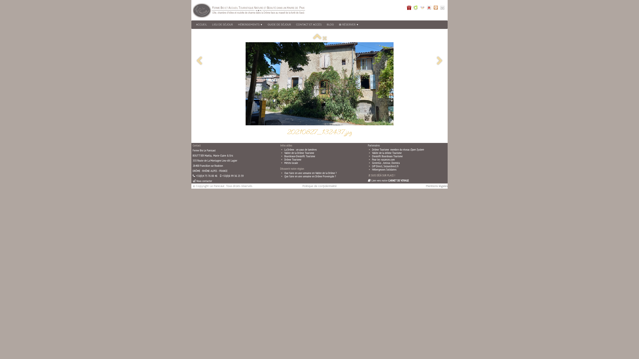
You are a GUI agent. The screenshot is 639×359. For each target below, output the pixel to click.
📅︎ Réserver (349, 24)
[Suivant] (439, 61)
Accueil (201, 24)
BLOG (330, 24)
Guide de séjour (279, 24)
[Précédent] (199, 61)
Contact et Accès (309, 24)
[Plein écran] (324, 38)
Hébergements (250, 24)
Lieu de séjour (222, 24)
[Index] (317, 38)
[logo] (253, 11)
